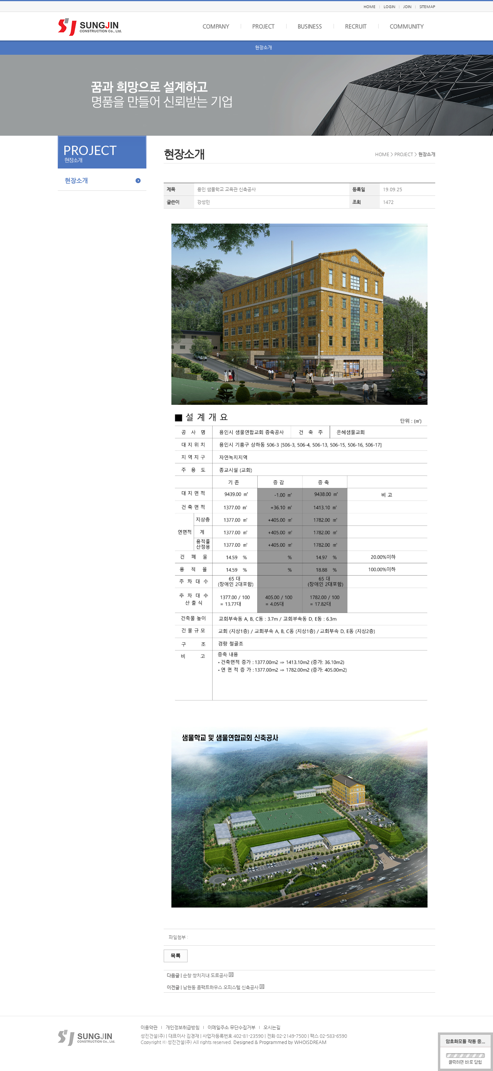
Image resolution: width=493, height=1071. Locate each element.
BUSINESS (310, 26)
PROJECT (263, 26)
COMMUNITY (407, 26)
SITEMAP (427, 7)
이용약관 (149, 1027)
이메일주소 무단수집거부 (231, 1027)
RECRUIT (356, 26)
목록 (176, 955)
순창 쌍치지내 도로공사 (205, 975)
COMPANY (216, 26)
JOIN (407, 7)
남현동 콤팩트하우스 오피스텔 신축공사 (220, 987)
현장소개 (263, 47)
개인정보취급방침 (183, 1027)
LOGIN (389, 7)
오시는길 (271, 1027)
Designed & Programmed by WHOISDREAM (280, 1042)
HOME (370, 7)
